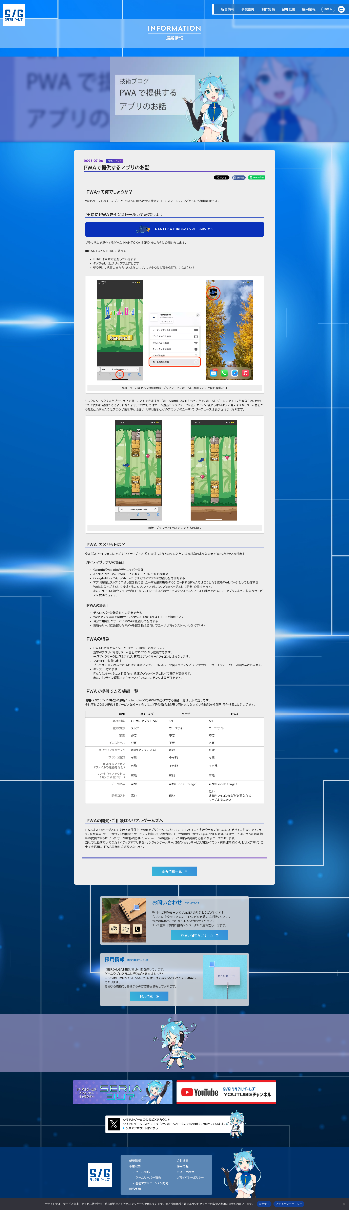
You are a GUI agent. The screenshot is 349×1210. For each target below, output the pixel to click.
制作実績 (268, 9)
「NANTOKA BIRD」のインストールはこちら (183, 229)
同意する (264, 1203)
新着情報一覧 (172, 871)
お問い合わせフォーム (197, 935)
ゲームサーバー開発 (148, 1177)
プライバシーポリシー (190, 1177)
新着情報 (227, 9)
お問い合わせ (185, 1172)
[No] (344, 1204)
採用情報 (308, 9)
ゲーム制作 (143, 1172)
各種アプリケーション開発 (152, 1183)
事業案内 (248, 9)
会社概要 (288, 9)
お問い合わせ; (341, 9)
